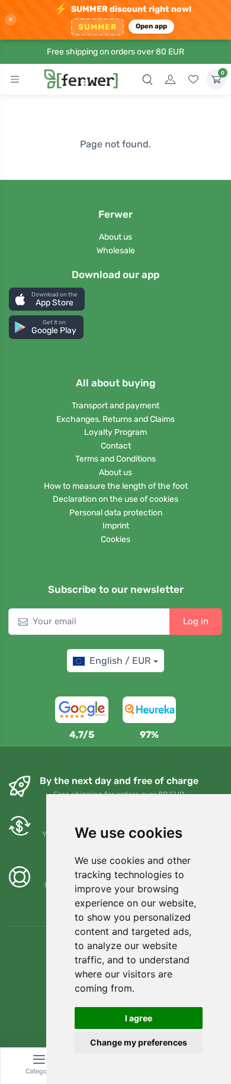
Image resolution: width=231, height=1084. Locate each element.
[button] (47, 299)
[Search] (147, 79)
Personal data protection (115, 513)
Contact (116, 446)
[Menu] (15, 79)
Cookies (115, 539)
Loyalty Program (115, 432)
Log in (195, 621)
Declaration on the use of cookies (115, 499)
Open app (152, 26)
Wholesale (116, 251)
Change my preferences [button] (138, 1042)
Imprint (115, 526)
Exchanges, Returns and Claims (115, 419)
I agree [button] (138, 1018)
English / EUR (119, 660)
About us (115, 237)
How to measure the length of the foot (116, 486)
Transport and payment (115, 406)
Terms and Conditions (115, 459)
